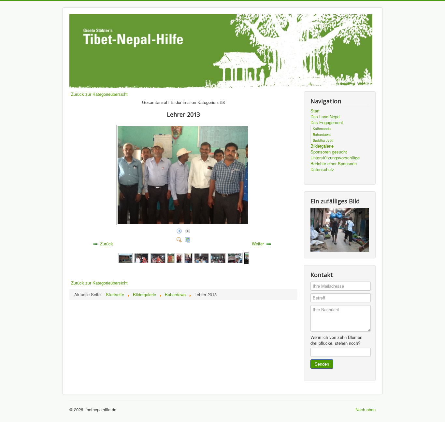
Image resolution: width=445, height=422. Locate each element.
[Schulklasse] (201, 257)
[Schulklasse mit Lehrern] (218, 257)
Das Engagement (326, 122)
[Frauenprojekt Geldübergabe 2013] (188, 257)
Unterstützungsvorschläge (335, 158)
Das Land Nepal (325, 117)
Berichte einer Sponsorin (333, 164)
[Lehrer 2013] (183, 223)
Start (315, 111)
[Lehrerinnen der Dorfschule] (170, 257)
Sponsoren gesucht (328, 152)
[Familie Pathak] (179, 257)
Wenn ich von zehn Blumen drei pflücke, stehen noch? (336, 340)
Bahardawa (322, 134)
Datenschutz (322, 169)
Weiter (258, 243)
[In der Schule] (141, 257)
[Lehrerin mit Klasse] (157, 257)
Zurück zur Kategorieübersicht (99, 94)
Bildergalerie (322, 146)
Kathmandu (322, 128)
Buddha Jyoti (323, 140)
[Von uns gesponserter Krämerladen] (235, 257)
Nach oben (365, 409)
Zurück (106, 243)
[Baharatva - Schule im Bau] (125, 257)
